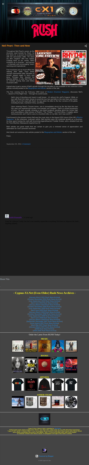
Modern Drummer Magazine (58, 92)
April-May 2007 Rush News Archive (44, 325)
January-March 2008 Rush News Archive (44, 319)
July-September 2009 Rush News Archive (44, 308)
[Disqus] (44, 181)
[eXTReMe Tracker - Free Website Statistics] (44, 452)
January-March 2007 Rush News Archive (44, 327)
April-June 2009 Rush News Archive (44, 310)
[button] (85, 46)
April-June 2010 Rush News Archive (44, 303)
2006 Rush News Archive (44, 329)
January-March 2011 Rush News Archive (44, 297)
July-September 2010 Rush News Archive (44, 301)
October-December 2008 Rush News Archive (44, 314)
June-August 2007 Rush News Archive (44, 323)
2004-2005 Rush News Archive (44, 331)
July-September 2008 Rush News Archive (44, 316)
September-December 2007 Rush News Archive (44, 321)
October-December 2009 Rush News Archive (44, 306)
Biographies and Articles (37, 88)
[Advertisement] (44, 441)
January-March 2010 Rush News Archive (44, 305)
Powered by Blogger (46, 456)
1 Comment (26, 144)
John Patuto (57, 428)
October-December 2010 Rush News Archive (44, 299)
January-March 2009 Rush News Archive (44, 312)
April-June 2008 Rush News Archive (44, 318)
